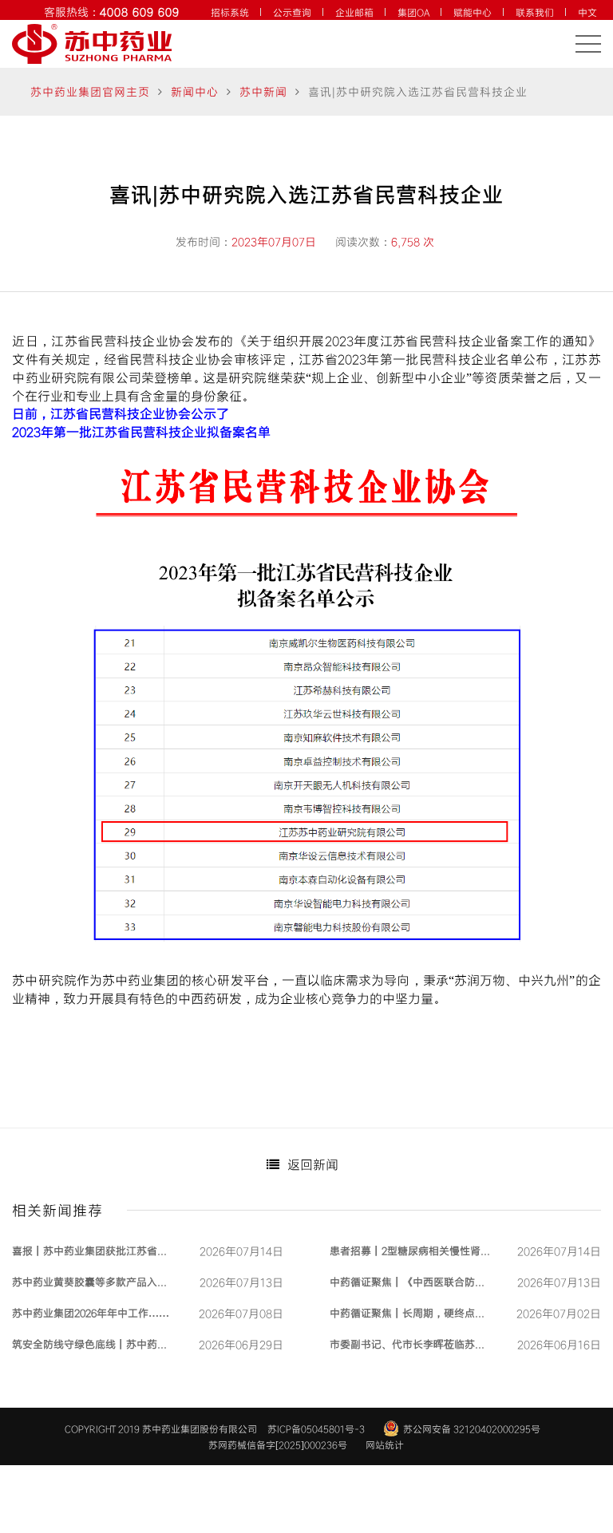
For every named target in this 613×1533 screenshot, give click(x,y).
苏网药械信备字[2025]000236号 (277, 1444)
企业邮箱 (354, 12)
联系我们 (535, 12)
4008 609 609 (140, 12)
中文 (587, 12)
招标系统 (230, 12)
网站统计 (385, 1444)
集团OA (413, 12)
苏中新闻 (263, 91)
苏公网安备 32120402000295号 (471, 1428)
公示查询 (292, 12)
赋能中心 (472, 12)
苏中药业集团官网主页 (90, 91)
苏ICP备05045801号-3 (316, 1428)
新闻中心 (195, 91)
